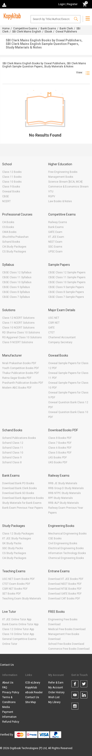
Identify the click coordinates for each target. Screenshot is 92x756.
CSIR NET (54, 322)
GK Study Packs (11, 543)
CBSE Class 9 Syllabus (16, 287)
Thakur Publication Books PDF (20, 373)
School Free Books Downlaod (66, 643)
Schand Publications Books (19, 437)
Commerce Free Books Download (69, 648)
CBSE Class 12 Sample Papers (67, 272)
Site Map (30, 702)
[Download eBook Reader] (4, 4)
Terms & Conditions (9, 700)
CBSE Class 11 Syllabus (16, 277)
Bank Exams (48, 28)
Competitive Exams (25, 28)
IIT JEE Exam (56, 236)
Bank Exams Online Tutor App (20, 624)
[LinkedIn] (84, 695)
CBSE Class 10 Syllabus (16, 282)
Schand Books (11, 241)
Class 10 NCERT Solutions (18, 327)
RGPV (51, 196)
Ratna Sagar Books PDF (16, 377)
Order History (56, 692)
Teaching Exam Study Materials (21, 598)
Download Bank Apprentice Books (23, 498)
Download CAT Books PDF (64, 598)
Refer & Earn (55, 682)
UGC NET (53, 317)
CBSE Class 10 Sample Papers (67, 282)
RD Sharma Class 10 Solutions (21, 332)
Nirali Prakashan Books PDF (19, 363)
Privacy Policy (10, 692)
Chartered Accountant (62, 337)
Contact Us (7, 664)
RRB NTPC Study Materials (64, 493)
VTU (50, 191)
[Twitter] (84, 684)
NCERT (6, 201)
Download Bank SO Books (18, 493)
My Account (55, 687)
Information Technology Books (67, 553)
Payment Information (9, 714)
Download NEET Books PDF (65, 583)
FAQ (4, 687)
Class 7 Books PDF (59, 442)
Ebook (48, 31)
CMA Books (9, 232)
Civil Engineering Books (62, 543)
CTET (51, 332)
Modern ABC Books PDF (16, 387)
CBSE (5, 196)
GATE (51, 327)
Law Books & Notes (60, 201)
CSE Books (55, 538)
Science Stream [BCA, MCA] (65, 181)
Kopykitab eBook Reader (34, 690)
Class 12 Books (12, 171)
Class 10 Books (12, 181)
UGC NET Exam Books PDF (18, 579)
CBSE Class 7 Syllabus (16, 296)
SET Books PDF (11, 593)
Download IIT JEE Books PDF (65, 579)
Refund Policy (10, 721)
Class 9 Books (11, 186)
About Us (7, 682)
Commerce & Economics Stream (68, 186)
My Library (54, 702)
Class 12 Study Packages (18, 533)
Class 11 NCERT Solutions (18, 322)
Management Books (60, 176)
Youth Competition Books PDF (20, 368)
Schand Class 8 (12, 462)
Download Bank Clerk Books (19, 488)
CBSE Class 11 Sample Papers (67, 277)
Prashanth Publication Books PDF (22, 382)
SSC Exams (55, 246)
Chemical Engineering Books (66, 558)
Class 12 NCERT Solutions (18, 317)
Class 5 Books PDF (59, 452)
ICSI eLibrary (32, 682)
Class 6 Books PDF (59, 447)
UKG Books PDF (57, 462)
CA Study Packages (14, 246)
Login (61, 4)
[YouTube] (75, 695)
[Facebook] (75, 684)
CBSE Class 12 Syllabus (16, 272)
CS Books (8, 227)
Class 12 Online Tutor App (18, 629)
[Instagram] (75, 706)
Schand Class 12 (12, 442)
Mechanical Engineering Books (67, 533)
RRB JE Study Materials (62, 483)
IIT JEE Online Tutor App (16, 619)
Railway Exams (57, 222)
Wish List (54, 697)
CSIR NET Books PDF (14, 588)
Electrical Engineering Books (66, 548)
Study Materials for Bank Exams (22, 502)
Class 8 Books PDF (59, 437)
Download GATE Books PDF (65, 593)
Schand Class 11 (12, 447)
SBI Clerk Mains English (26, 31)
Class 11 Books (12, 176)
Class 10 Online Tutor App (18, 634)
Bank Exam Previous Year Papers (22, 507)
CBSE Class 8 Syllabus (16, 292)
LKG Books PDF (57, 457)
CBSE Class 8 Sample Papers (66, 292)
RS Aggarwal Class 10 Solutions (22, 337)
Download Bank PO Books (18, 483)
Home (6, 28)
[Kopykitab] (11, 15)
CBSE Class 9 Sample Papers (66, 287)
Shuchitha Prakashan (15, 236)
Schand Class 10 (12, 452)
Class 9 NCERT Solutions (17, 342)
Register (72, 4)
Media (6, 707)
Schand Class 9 (12, 457)
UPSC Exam (55, 251)
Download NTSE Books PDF (65, 588)
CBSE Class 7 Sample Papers (66, 296)
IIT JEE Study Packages (16, 538)
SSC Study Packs (12, 548)
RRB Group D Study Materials (66, 488)
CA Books (8, 222)
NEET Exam (55, 241)
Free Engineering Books (62, 171)
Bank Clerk (66, 28)
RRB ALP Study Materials (63, 502)
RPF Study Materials (60, 498)
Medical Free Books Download (67, 629)
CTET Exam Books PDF (16, 583)
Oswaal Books (11, 191)
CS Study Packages (14, 251)
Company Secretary (60, 342)
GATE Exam (55, 232)
